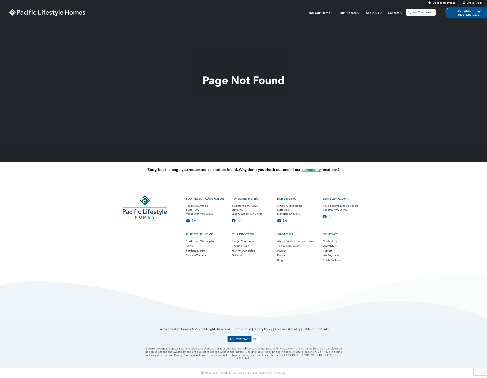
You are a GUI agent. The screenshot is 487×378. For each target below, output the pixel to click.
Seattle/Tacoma (196, 255)
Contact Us (330, 241)
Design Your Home (243, 241)
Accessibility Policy (288, 329)
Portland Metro (195, 250)
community (311, 169)
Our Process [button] (347, 13)
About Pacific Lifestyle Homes (295, 241)
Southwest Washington (200, 241)
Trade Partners (332, 260)
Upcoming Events (444, 2)
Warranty (328, 246)
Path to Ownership (243, 250)
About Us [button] (372, 13)
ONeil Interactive (276, 372)
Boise (189, 246)
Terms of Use (242, 329)
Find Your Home (319, 13)
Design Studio (240, 246)
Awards (282, 250)
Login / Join (474, 2)
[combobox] (421, 12)
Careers (328, 250)
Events (281, 255)
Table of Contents (316, 329)
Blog (280, 260)
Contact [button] (393, 13)
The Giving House (288, 246)
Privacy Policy (263, 329)
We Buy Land (331, 255)
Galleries (237, 255)
